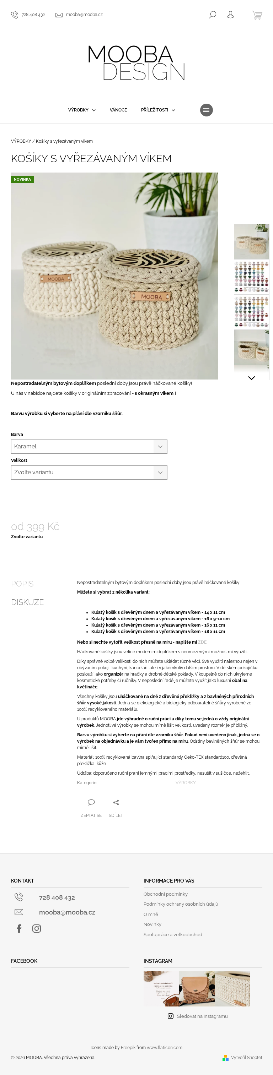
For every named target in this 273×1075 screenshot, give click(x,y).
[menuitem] (82, 110)
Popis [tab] (22, 583)
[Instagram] (36, 929)
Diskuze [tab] (27, 602)
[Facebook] (19, 929)
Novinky (152, 924)
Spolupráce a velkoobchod (173, 934)
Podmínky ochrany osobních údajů (181, 904)
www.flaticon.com (164, 1047)
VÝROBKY (186, 782)
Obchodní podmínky (166, 894)
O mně (151, 914)
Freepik (128, 1047)
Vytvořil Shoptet (246, 1057)
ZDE (202, 642)
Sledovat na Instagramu (202, 1016)
